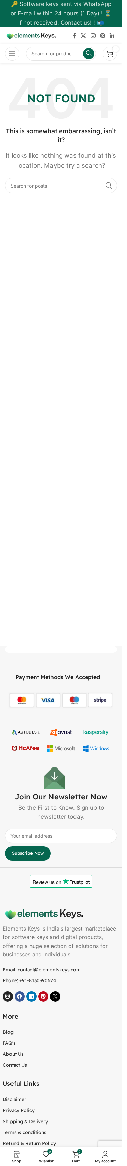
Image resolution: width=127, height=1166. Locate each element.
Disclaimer (14, 1099)
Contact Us (15, 1065)
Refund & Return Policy (29, 1143)
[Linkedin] (31, 996)
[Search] (109, 185)
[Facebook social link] (74, 36)
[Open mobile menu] (12, 53)
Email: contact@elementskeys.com (42, 970)
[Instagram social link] (93, 36)
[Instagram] (8, 996)
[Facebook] (20, 996)
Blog (8, 1032)
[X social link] (83, 36)
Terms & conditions (24, 1132)
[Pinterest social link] (102, 36)
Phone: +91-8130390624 (29, 980)
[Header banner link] (61, 13)
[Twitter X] (55, 996)
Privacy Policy (19, 1110)
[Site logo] (30, 35)
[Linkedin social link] (112, 36)
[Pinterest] (43, 996)
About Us (13, 1054)
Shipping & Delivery (25, 1121)
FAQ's (9, 1043)
